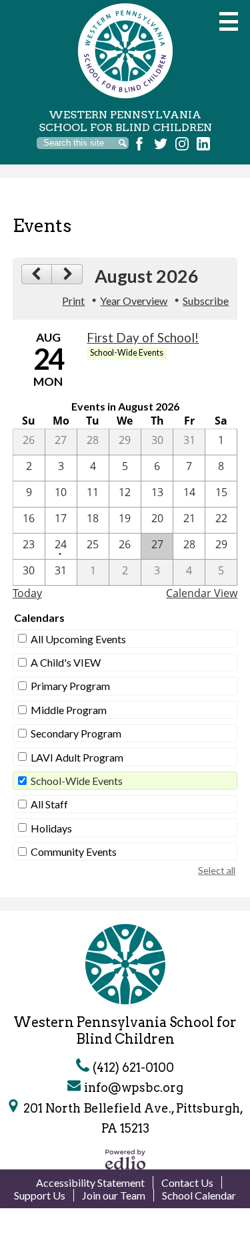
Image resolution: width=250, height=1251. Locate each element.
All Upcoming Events (78, 639)
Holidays (51, 828)
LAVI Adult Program (77, 757)
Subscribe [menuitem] (206, 300)
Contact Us (187, 1182)
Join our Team (113, 1195)
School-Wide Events (77, 780)
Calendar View (201, 593)
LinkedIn (203, 143)
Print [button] (73, 300)
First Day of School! (143, 337)
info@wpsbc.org (133, 1088)
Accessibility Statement (90, 1182)
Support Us (39, 1195)
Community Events (74, 851)
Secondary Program (76, 733)
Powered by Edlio (125, 1159)
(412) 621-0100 (133, 1067)
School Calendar (199, 1195)
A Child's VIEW (66, 662)
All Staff (49, 804)
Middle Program (69, 709)
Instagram (182, 143)
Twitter (160, 143)
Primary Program (70, 685)
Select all (216, 870)
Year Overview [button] (133, 300)
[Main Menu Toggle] (228, 21)
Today (27, 593)
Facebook (139, 143)
